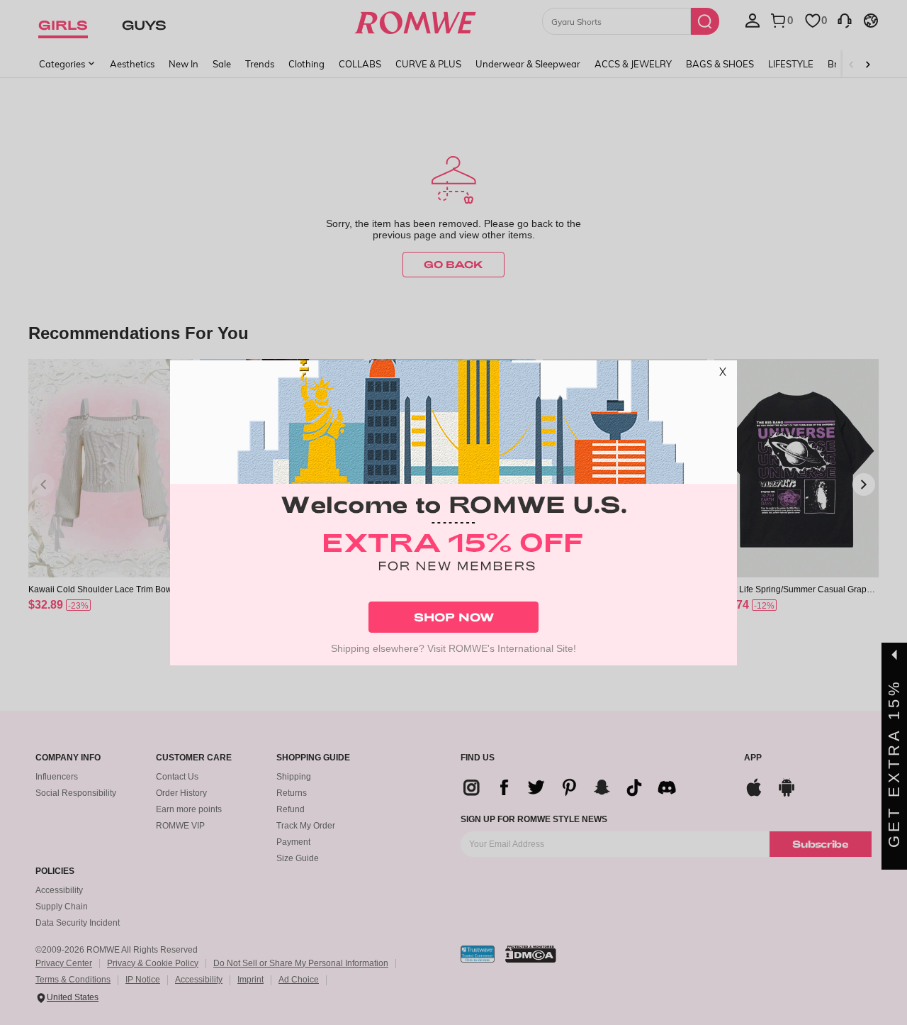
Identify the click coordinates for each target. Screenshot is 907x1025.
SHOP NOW (454, 617)
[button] (722, 374)
